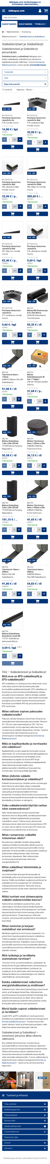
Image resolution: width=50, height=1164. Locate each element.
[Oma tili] (40, 11)
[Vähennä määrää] (4, 139)
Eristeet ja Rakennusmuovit (14, 1022)
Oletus (29, 90)
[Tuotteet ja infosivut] (4, 11)
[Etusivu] (16, 11)
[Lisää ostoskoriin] (12, 147)
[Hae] (45, 17)
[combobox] (25, 17)
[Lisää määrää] (20, 139)
